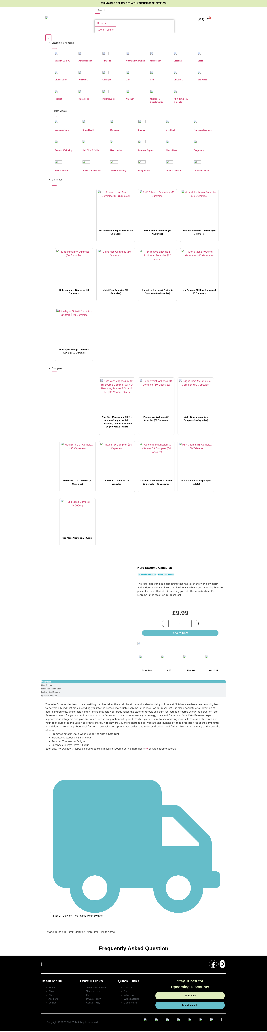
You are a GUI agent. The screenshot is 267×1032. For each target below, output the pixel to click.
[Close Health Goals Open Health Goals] (54, 115)
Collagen (106, 80)
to (146, 748)
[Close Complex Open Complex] (54, 373)
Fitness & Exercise (203, 130)
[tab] (133, 681)
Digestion (114, 130)
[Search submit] (97, 16)
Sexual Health (61, 170)
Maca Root (83, 99)
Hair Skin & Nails (91, 150)
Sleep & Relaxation (92, 170)
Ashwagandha (85, 61)
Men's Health (172, 150)
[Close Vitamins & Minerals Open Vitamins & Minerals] (54, 47)
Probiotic (59, 99)
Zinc (128, 80)
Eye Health (171, 130)
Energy (141, 130)
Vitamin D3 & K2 (62, 61)
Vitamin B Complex (135, 61)
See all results (105, 29)
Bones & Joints (62, 130)
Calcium (130, 99)
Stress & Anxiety (118, 170)
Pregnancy (199, 150)
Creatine (178, 61)
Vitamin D (178, 80)
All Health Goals (201, 170)
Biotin (200, 61)
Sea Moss (202, 80)
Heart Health (116, 150)
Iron (152, 80)
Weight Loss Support (166, 574)
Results (101, 23)
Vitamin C (83, 80)
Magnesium (155, 61)
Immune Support (146, 150)
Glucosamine (61, 80)
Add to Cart (180, 633)
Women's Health (173, 170)
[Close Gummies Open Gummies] (54, 184)
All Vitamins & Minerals (147, 574)
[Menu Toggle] (48, 37)
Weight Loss (144, 170)
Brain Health (88, 130)
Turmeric (106, 61)
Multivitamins (108, 99)
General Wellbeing (63, 150)
